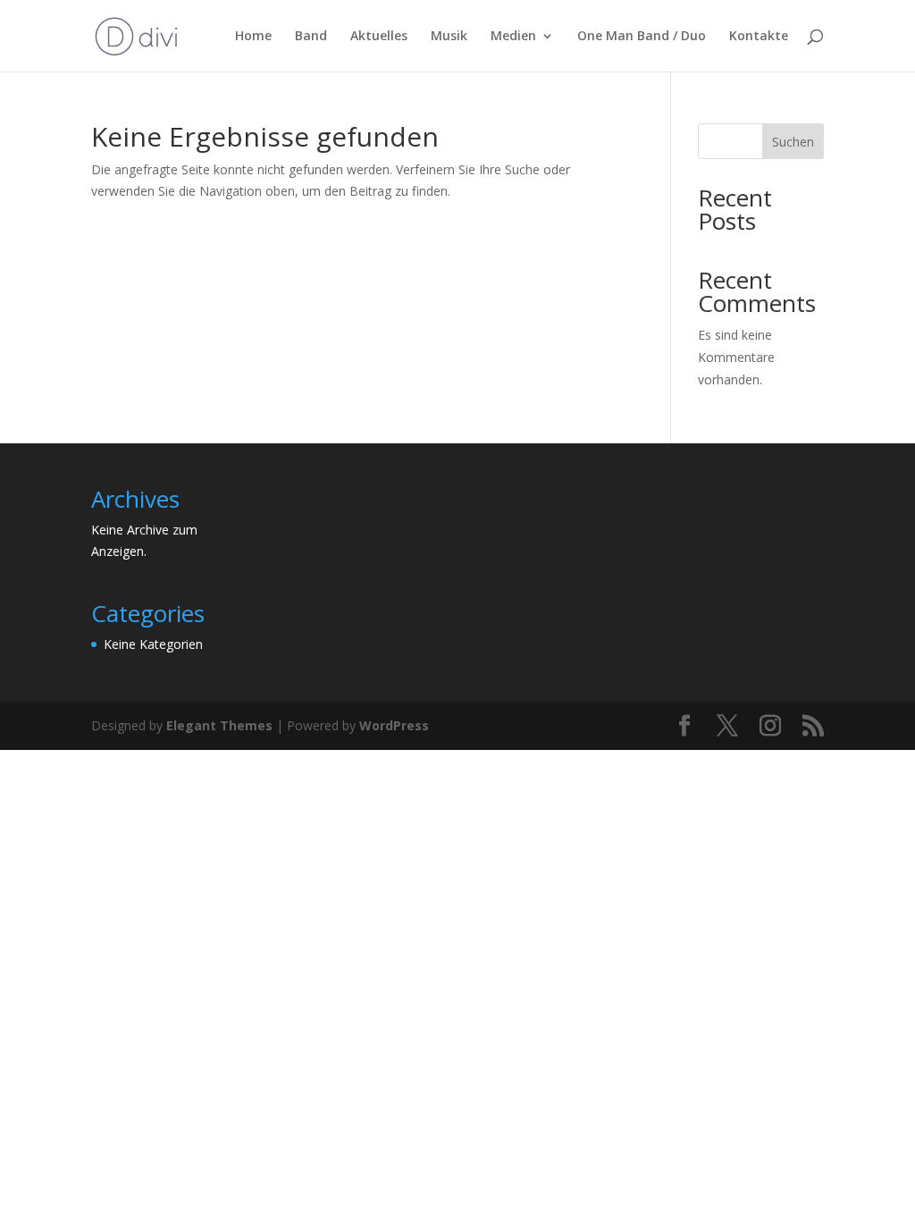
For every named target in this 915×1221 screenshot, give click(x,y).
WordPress (394, 725)
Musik (449, 36)
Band (311, 36)
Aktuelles (378, 36)
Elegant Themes (219, 725)
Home (253, 36)
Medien (513, 36)
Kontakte (758, 36)
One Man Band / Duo (641, 36)
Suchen (793, 141)
